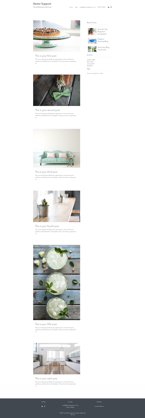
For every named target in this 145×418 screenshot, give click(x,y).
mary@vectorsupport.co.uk (88, 7)
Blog (101, 73)
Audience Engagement (93, 73)
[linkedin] (108, 7)
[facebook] (111, 7)
